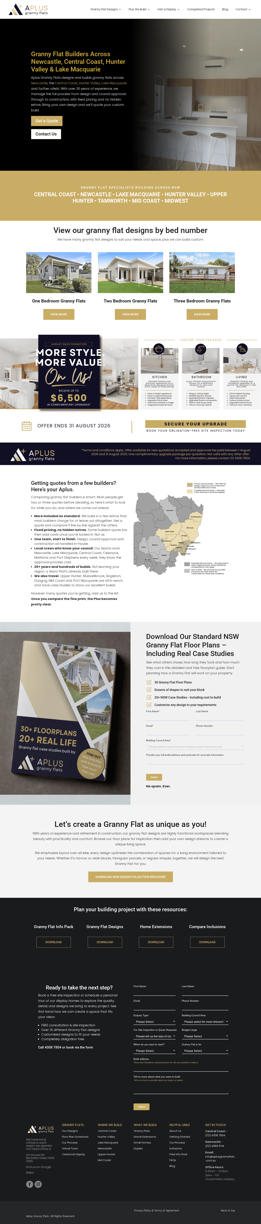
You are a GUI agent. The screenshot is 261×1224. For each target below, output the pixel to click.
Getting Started (179, 1137)
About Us (175, 1131)
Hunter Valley (89, 83)
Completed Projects (201, 9)
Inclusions (175, 1148)
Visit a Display (166, 9)
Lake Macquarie (114, 83)
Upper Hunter (106, 1154)
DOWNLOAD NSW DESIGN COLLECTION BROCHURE (131, 877)
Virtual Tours (70, 1148)
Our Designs (70, 1131)
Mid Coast (104, 1160)
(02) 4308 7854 (215, 1135)
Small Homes (142, 1142)
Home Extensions (145, 1137)
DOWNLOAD (53, 942)
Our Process (70, 1142)
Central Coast (66, 83)
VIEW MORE (59, 314)
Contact (241, 9)
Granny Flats (142, 1131)
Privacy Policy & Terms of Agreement (156, 1210)
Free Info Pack (178, 1154)
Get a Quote (47, 120)
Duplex (138, 1148)
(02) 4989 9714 (214, 1146)
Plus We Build (137, 9)
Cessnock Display (73, 1154)
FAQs (172, 1160)
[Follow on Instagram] (38, 1184)
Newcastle (39, 83)
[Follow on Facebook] (29, 1184)
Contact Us (46, 134)
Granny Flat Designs (104, 9)
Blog (225, 9)
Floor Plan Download (75, 1137)
